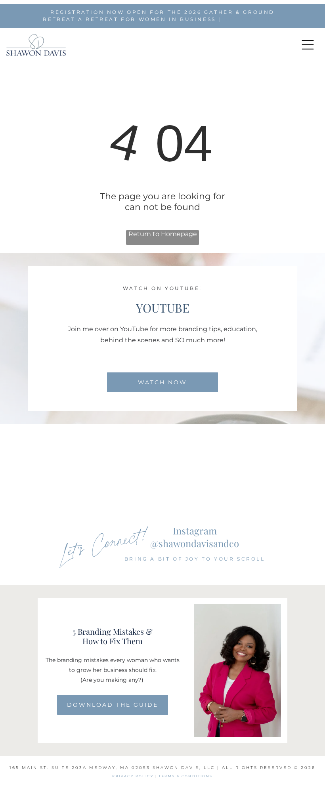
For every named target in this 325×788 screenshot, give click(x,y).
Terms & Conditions (185, 776)
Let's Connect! (104, 542)
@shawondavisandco (194, 543)
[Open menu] (307, 45)
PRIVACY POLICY (132, 776)
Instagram (195, 530)
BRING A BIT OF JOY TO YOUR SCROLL (194, 559)
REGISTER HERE (253, 19)
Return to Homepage (162, 234)
